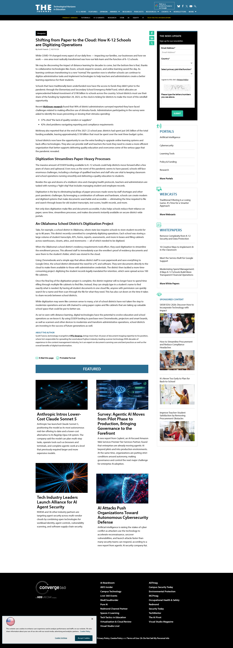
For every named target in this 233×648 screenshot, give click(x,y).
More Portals (166, 178)
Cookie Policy (116, 638)
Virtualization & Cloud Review (115, 621)
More (191, 12)
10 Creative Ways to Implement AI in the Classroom (176, 248)
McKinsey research (52, 106)
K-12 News (81, 12)
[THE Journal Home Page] (56, 7)
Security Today (156, 608)
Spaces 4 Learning (109, 613)
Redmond (154, 604)
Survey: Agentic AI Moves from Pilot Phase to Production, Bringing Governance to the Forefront (121, 423)
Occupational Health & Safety (164, 600)
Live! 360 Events (108, 595)
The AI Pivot (155, 617)
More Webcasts (168, 214)
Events (165, 12)
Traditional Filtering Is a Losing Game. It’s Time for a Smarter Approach (175, 202)
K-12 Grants (99, 18)
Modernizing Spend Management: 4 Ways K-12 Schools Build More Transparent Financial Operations (177, 271)
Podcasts (139, 12)
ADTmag (153, 582)
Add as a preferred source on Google (165, 6)
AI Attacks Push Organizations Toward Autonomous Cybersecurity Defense (123, 515)
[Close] (92, 619)
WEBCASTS (168, 194)
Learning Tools (167, 153)
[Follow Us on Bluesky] (178, 6)
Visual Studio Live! (110, 625)
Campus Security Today (161, 587)
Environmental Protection (162, 591)
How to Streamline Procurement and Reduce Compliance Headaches (176, 344)
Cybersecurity (166, 145)
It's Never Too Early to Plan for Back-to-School (175, 380)
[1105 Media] (52, 612)
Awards (113, 12)
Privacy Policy (182, 79)
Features (93, 12)
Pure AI (104, 604)
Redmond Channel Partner (114, 608)
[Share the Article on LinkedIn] (151, 38)
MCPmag (153, 595)
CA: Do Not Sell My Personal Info (154, 638)
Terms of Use (133, 638)
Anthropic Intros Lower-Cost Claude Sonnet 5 (59, 416)
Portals (167, 131)
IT (143, 18)
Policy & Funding (168, 161)
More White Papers (169, 283)
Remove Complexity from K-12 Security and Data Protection (175, 237)
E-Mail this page (46, 358)
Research (127, 12)
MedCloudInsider (109, 600)
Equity (136, 18)
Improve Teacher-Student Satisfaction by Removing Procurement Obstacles (173, 415)
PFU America (76, 335)
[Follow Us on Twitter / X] (187, 6)
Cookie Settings (61, 638)
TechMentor (155, 613)
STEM (122, 18)
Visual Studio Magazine (161, 621)
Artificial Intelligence (170, 137)
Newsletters (180, 12)
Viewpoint (41, 33)
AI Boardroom (107, 582)
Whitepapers (171, 230)
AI (128, 18)
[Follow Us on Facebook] (182, 6)
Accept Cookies (84, 638)
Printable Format (68, 358)
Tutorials (85, 18)
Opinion (104, 12)
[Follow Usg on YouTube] (191, 6)
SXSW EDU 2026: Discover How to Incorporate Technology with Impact (177, 307)
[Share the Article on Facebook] (151, 33)
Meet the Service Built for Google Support (176, 259)
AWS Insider (106, 587)
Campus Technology (110, 591)
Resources (151, 12)
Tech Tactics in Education (113, 617)
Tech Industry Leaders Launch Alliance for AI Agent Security (57, 501)
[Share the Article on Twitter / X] (151, 43)
